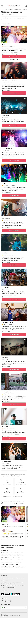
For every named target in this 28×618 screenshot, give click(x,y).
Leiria (2, 9)
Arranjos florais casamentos (7, 562)
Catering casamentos (5, 552)
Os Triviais (5, 357)
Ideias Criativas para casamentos (8, 566)
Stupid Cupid (5, 287)
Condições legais (10, 578)
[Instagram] (11, 601)
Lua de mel (18, 564)
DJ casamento (4, 569)
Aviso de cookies (4, 580)
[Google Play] (15, 595)
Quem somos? (13, 585)
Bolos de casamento (20, 566)
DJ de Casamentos (7, 148)
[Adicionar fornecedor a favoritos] (25, 27)
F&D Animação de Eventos (9, 81)
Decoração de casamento (6, 559)
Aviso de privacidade (20, 578)
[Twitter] (5, 601)
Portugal (6, 607)
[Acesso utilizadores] (26, 6)
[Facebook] (2, 601)
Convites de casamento (17, 552)
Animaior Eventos (6, 461)
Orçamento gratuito (14, 56)
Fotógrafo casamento (18, 555)
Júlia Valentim (5, 253)
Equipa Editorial (21, 585)
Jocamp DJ (5, 44)
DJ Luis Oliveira (6, 427)
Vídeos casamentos (5, 557)
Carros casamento (15, 557)
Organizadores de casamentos (7, 564)
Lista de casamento (18, 562)
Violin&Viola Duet (6, 392)
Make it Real (5, 115)
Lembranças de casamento (6, 555)
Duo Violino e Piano (7, 322)
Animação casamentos (18, 559)
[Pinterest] (8, 601)
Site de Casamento (10, 587)
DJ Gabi (4, 183)
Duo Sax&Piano (6, 218)
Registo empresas (5, 585)
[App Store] (5, 595)
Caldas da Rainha (9, 9)
